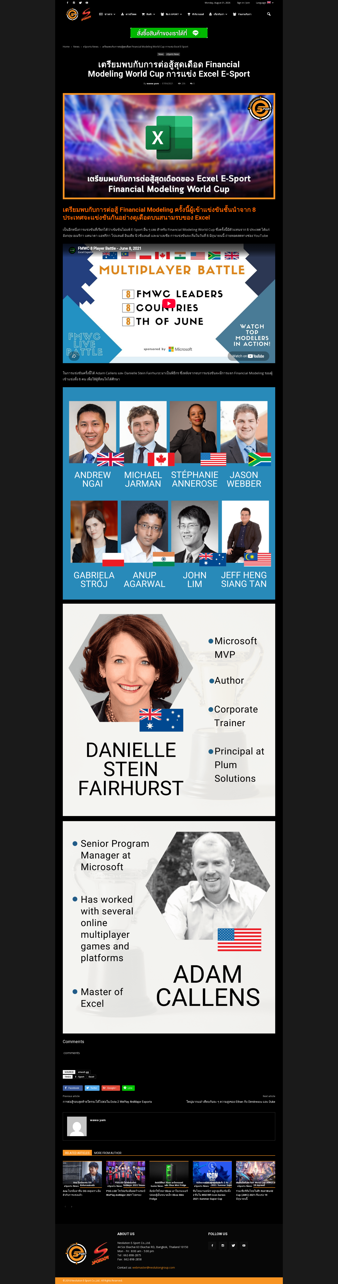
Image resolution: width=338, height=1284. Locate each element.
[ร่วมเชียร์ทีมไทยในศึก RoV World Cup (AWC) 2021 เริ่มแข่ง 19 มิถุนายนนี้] (255, 1174)
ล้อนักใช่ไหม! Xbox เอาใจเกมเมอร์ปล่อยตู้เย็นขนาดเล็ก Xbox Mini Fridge (168, 1195)
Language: (261, 2)
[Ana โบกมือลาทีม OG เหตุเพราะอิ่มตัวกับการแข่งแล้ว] (82, 1174)
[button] (268, 14)
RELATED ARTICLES (77, 1153)
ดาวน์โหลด (131, 14)
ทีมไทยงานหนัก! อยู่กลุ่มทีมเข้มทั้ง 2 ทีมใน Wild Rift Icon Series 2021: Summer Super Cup (212, 1195)
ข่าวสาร (108, 14)
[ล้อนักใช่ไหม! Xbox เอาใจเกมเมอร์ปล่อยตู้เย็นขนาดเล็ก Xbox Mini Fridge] (169, 1174)
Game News (157, 1186)
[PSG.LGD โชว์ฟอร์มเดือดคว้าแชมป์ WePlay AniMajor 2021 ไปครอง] (125, 1174)
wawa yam (153, 83)
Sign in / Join (243, 2)
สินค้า (149, 14)
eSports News (173, 54)
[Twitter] (80, 2)
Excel (91, 1076)
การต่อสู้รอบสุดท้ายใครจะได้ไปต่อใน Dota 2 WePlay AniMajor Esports (107, 1102)
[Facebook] (67, 2)
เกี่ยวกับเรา (219, 14)
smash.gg (83, 1071)
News (160, 54)
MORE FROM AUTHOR (107, 1153)
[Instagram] (74, 2)
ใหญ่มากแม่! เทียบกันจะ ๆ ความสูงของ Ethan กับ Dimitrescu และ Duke (230, 1102)
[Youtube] (87, 2)
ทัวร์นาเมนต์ (198, 14)
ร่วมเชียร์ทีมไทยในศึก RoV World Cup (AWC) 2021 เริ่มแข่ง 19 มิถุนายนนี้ (254, 1195)
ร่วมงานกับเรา (244, 14)
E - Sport (79, 1076)
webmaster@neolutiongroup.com (153, 1267)
